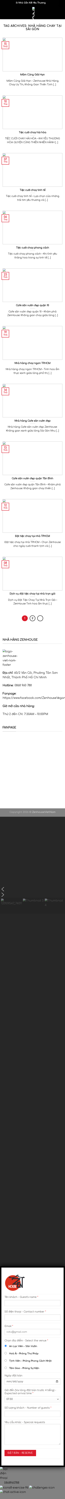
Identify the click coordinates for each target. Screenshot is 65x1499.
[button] (32, 889)
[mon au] (32, 1063)
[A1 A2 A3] (32, 1008)
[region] (32, 865)
